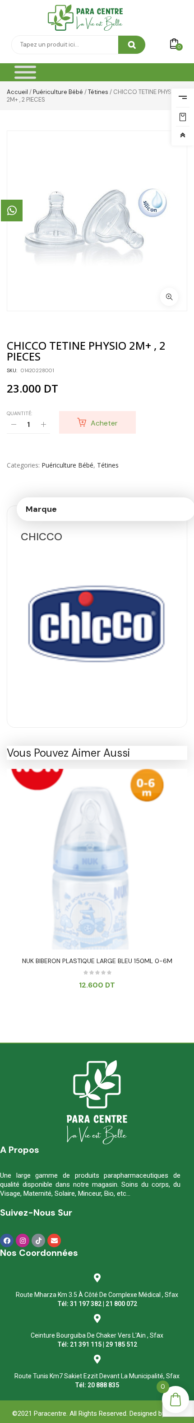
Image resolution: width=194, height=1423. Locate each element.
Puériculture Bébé (58, 92)
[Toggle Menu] (25, 72)
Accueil (17, 92)
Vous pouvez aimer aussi (68, 753)
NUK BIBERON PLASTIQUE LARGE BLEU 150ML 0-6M (97, 961)
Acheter (104, 423)
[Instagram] (22, 1240)
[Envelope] (54, 1240)
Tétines (98, 92)
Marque (41, 509)
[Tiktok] (38, 1240)
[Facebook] (7, 1240)
